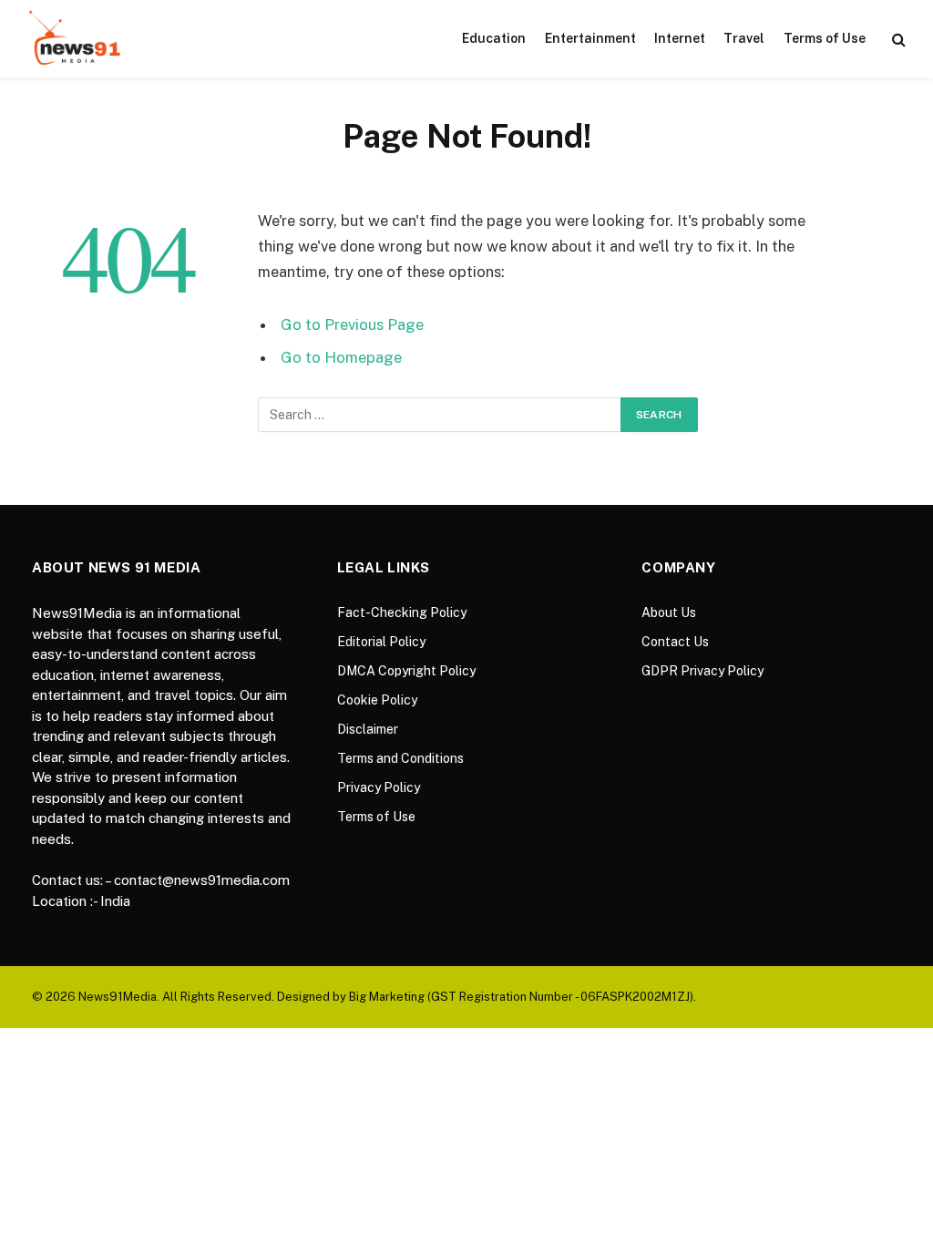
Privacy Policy (378, 787)
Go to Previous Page (352, 324)
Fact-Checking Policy (401, 612)
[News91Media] (76, 38)
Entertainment (590, 38)
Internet (679, 38)
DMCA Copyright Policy (406, 671)
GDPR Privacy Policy (702, 671)
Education (494, 38)
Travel (743, 38)
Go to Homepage (341, 357)
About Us (668, 612)
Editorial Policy (381, 641)
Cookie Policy (377, 700)
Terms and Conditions (400, 758)
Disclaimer (367, 729)
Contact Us (675, 641)
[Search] (897, 38)
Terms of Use (825, 38)
